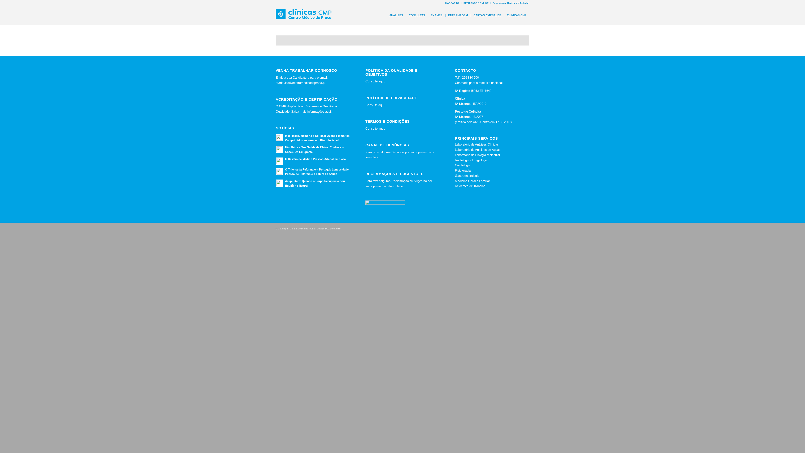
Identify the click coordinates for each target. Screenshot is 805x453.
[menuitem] (452, 3)
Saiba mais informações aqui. (311, 111)
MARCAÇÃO (452, 3)
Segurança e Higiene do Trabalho (511, 3)
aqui (381, 81)
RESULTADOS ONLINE (476, 3)
